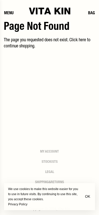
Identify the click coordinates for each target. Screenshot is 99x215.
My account (49, 152)
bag (91, 13)
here (82, 40)
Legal (49, 172)
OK (87, 196)
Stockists (50, 162)
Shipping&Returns (49, 182)
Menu (9, 13)
